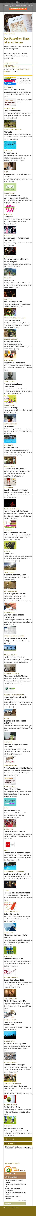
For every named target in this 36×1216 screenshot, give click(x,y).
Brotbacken (9, 426)
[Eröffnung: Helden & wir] (10, 588)
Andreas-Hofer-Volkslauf (15, 832)
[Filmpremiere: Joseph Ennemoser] (10, 379)
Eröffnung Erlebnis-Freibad (16, 874)
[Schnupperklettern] (10, 336)
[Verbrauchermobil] (10, 190)
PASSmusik (9, 554)
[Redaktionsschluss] (10, 106)
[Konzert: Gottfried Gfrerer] (10, 506)
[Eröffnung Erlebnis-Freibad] (10, 869)
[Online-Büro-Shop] (10, 1102)
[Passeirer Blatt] (18, 32)
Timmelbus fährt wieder (15, 575)
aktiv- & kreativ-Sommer (15, 532)
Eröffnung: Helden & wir (15, 594)
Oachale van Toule (12, 320)
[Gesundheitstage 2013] (10, 975)
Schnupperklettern (12, 342)
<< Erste (19, 80)
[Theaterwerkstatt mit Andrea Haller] (10, 169)
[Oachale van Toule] (10, 315)
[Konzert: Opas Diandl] (10, 296)
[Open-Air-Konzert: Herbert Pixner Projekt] (10, 254)
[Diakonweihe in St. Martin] (10, 671)
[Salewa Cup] (10, 275)
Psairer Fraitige (11, 408)
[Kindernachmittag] (10, 805)
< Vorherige (23, 80)
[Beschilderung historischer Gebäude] (10, 739)
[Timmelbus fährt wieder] (10, 570)
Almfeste (8, 132)
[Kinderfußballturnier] (10, 954)
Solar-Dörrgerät (11, 914)
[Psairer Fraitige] (10, 402)
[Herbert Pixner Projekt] (10, 652)
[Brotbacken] (10, 421)
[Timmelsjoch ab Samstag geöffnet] (10, 716)
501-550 (28, 83)
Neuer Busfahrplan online (15, 638)
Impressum (15, 1208)
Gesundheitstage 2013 (14, 980)
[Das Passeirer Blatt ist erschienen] (10, 610)
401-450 (19, 83)
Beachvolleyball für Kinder (16, 490)
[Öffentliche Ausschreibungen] (10, 848)
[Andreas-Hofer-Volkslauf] (10, 826)
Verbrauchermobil (12, 196)
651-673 (25, 99)
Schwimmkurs (10, 153)
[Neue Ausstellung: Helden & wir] (10, 763)
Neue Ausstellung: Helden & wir (18, 768)
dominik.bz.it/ (8, 65)
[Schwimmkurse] (10, 442)
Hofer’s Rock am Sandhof (15, 469)
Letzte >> (19, 101)
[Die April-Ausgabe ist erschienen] (10, 1017)
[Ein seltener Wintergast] (10, 1060)
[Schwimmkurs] (10, 148)
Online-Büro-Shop (12, 1107)
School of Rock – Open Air (15, 1044)
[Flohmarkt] (10, 212)
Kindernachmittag (12, 810)
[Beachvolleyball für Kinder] (10, 485)
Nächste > (30, 99)
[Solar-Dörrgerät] (10, 909)
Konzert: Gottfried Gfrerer (16, 511)
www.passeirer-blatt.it (11, 63)
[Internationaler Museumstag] (10, 888)
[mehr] (6, 97)
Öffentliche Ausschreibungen (17, 853)
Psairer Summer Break (14, 90)
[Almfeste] (10, 127)
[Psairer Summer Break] (10, 84)
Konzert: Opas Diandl (13, 302)
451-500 (23, 83)
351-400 (28, 80)
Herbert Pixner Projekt (14, 657)
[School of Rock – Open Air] (10, 1038)
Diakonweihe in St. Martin (15, 676)
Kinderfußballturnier (13, 959)
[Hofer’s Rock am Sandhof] (10, 464)
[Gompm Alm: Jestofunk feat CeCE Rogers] (10, 233)
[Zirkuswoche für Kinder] (10, 358)
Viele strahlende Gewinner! (16, 1086)
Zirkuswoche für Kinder (14, 363)
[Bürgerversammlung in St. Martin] (10, 930)
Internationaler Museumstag (17, 893)
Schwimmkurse (11, 448)
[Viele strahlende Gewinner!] (10, 1081)
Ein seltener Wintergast (14, 1065)
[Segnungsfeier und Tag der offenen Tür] (10, 692)
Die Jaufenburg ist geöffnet (16, 1001)
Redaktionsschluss (12, 111)
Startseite (6, 1208)
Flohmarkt (8, 217)
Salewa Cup (9, 280)
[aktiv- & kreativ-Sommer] (10, 527)
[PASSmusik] (10, 548)
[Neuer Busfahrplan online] (10, 633)
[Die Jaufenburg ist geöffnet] (10, 996)
